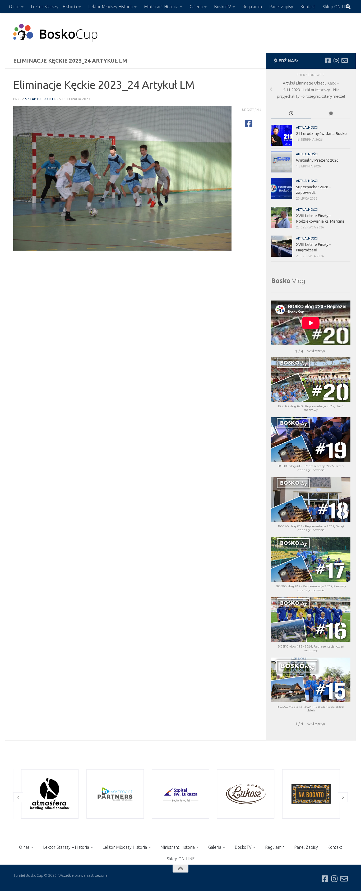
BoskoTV (222, 6)
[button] (316, 351)
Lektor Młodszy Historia (110, 6)
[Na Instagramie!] (336, 60)
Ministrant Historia (161, 6)
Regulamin (252, 6)
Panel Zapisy (281, 6)
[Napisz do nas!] (344, 60)
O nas (14, 6)
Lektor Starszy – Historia (54, 6)
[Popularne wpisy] (330, 113)
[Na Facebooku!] (328, 60)
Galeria (196, 6)
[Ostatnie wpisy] (291, 113)
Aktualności (307, 127)
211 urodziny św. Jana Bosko (321, 133)
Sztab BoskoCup (41, 99)
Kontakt (307, 6)
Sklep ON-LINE (336, 6)
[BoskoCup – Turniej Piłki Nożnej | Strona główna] (55, 33)
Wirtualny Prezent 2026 (317, 160)
